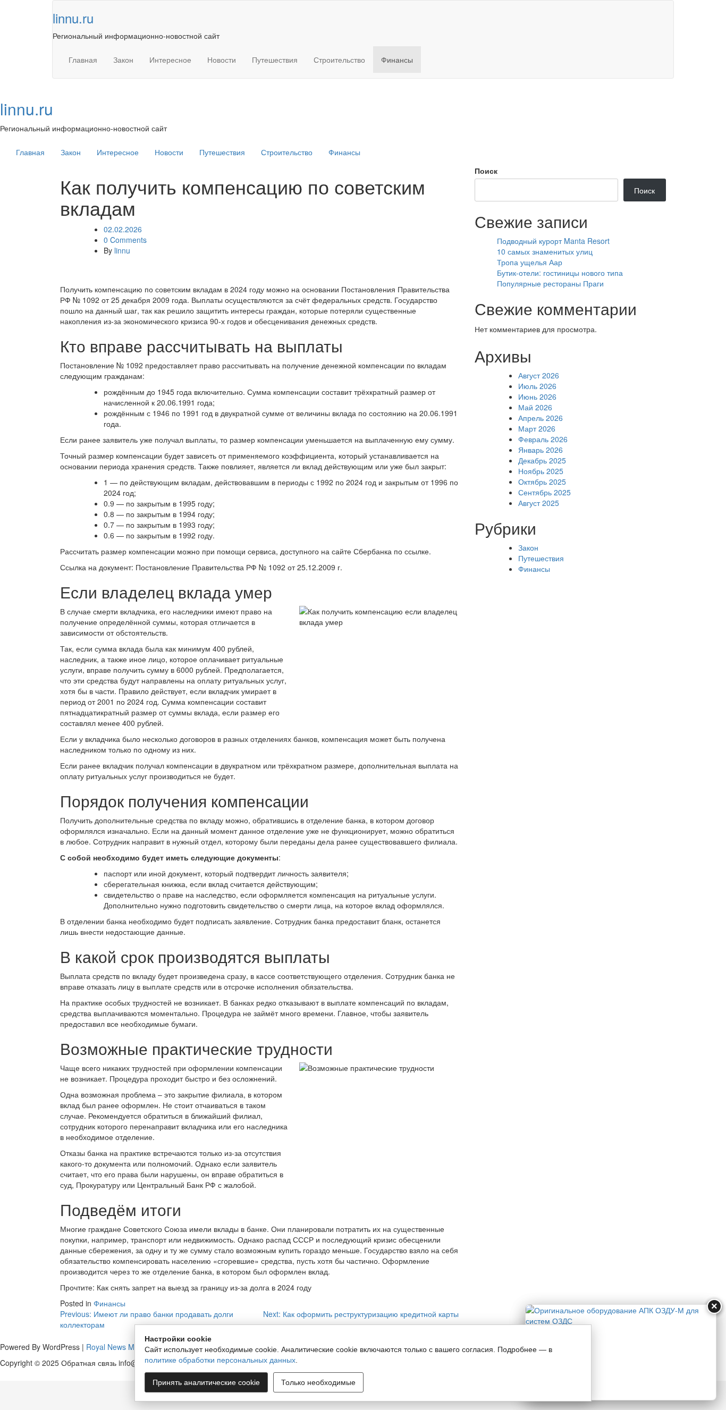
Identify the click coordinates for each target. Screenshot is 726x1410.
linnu (122, 250)
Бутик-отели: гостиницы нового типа (560, 272)
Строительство (339, 59)
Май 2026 (535, 407)
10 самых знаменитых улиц (545, 251)
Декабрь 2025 (542, 460)
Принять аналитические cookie (206, 1382)
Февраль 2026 (543, 439)
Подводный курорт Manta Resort (553, 240)
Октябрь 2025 (542, 481)
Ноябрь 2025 (540, 471)
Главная (83, 59)
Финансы (397, 59)
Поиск (486, 170)
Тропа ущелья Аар (529, 262)
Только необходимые (318, 1382)
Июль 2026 (537, 386)
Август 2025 (538, 502)
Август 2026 (538, 375)
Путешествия (275, 59)
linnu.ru (73, 18)
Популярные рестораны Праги (550, 283)
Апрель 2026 (540, 417)
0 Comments (125, 239)
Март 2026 (536, 428)
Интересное (170, 59)
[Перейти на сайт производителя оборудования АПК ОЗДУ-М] (621, 1352)
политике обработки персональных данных (220, 1360)
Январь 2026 (540, 449)
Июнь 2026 (537, 396)
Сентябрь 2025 (544, 492)
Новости (221, 59)
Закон (123, 59)
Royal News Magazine (123, 1346)
